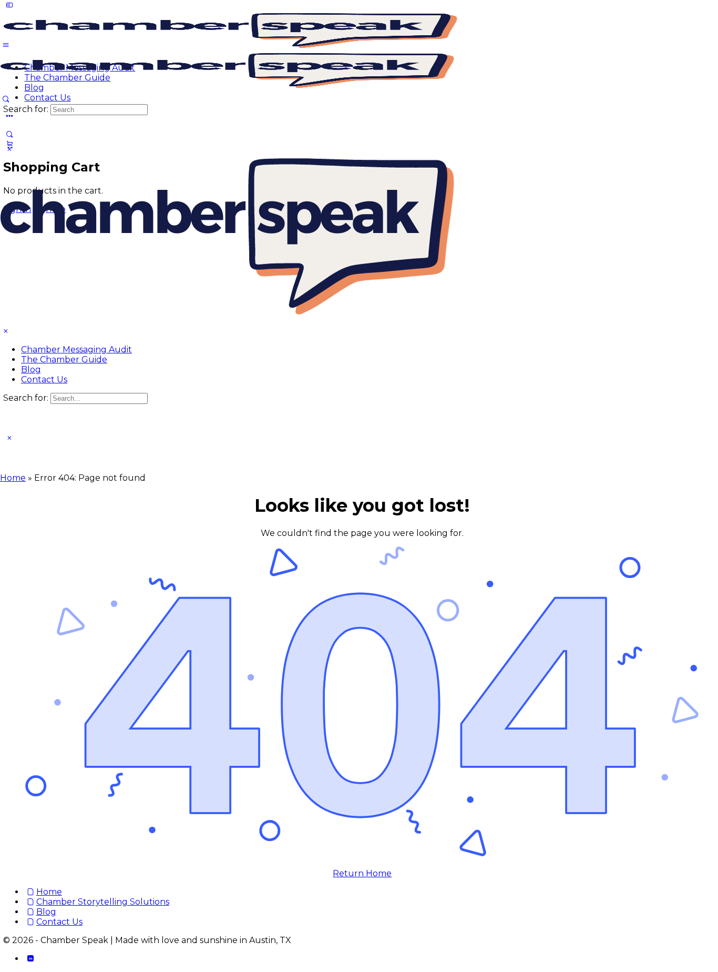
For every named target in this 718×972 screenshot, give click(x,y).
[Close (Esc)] (706, 11)
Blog (31, 369)
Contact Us (44, 379)
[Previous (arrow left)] (18, 486)
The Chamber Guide (64, 359)
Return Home (362, 873)
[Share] (683, 11)
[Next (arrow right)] (699, 486)
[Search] (9, 134)
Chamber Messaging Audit (76, 350)
